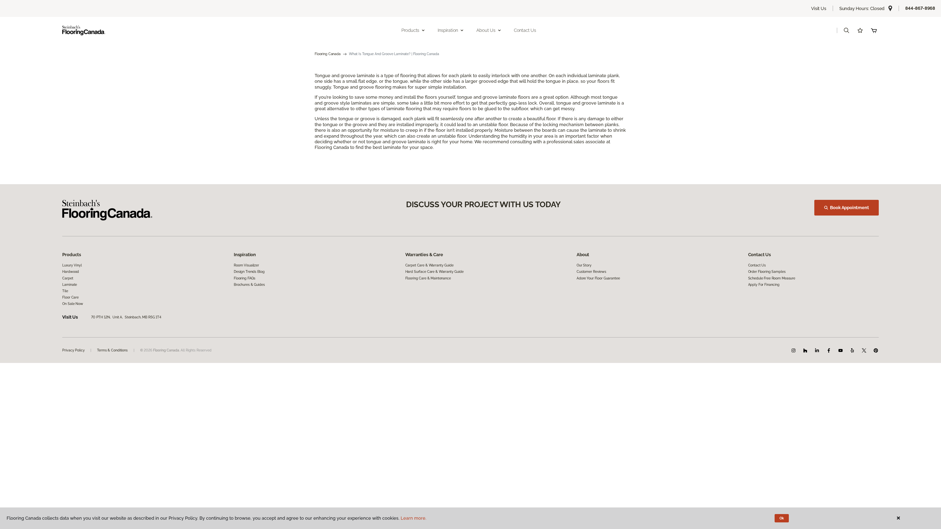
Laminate (69, 285)
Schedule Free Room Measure (771, 278)
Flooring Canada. (166, 350)
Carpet (67, 278)
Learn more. (413, 518)
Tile (65, 291)
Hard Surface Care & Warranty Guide (434, 272)
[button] (846, 30)
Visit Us (818, 8)
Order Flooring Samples (767, 272)
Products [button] (410, 30)
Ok (782, 518)
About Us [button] (485, 30)
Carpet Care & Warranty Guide (429, 265)
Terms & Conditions (112, 350)
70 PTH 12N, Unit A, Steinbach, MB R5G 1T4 (126, 317)
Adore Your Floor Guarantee (598, 278)
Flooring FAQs (244, 278)
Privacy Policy (73, 350)
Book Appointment (849, 207)
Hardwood (70, 272)
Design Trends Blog (249, 272)
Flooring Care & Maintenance (428, 278)
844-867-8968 (920, 8)
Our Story (584, 265)
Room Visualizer (246, 265)
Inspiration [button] (448, 30)
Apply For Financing (764, 285)
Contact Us (525, 30)
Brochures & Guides (249, 285)
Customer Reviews (591, 272)
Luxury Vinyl (72, 265)
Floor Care (70, 297)
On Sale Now (72, 304)
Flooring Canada (328, 54)
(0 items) (874, 30)
